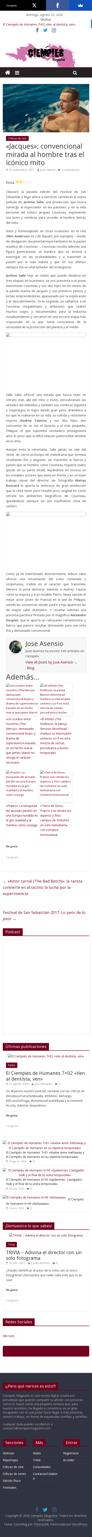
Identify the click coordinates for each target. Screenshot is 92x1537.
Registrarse (71, 1453)
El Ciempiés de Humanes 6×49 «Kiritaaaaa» (45, 1201)
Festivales (9, 1487)
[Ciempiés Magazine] (46, 43)
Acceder (68, 1460)
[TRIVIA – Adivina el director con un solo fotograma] (46, 1235)
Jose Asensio (48, 170)
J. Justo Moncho (40, 1263)
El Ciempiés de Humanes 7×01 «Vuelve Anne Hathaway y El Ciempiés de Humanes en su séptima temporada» (45, 1154)
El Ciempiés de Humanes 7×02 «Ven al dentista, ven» (39, 24)
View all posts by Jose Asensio (51, 662)
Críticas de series (14, 1474)
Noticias (8, 1453)
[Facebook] (57, 5)
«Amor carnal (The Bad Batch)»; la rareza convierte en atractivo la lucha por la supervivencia (42, 887)
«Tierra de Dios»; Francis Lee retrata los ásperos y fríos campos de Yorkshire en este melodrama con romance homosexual (55, 820)
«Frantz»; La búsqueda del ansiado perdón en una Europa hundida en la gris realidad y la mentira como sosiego (22, 815)
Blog (30, 668)
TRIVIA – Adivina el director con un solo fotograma (44, 1255)
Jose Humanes (43, 1084)
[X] (34, 5)
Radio (11, 1065)
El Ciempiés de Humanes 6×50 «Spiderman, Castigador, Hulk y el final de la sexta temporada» (44, 1181)
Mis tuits (9, 1336)
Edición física (12, 1481)
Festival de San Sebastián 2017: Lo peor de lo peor (44, 915)
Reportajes (10, 1460)
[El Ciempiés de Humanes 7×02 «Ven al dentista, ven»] (46, 1056)
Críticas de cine (17, 138)
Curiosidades (42, 1467)
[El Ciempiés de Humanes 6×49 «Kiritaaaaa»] (34, 1197)
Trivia (11, 1244)
